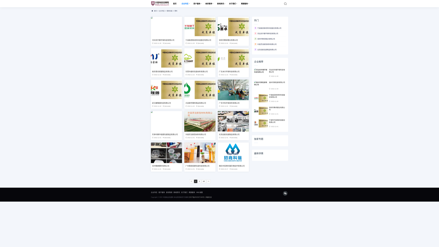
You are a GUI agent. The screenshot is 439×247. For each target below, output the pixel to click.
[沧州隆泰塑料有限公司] (166, 152)
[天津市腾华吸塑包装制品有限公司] (166, 121)
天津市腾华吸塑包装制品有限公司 (165, 134)
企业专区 (185, 4)
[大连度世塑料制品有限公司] (199, 90)
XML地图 (199, 192)
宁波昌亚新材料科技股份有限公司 (198, 40)
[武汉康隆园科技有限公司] (166, 90)
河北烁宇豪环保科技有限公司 (163, 40)
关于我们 (232, 4)
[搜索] (285, 4)
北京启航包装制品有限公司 (229, 134)
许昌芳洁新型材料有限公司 (195, 134)
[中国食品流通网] (160, 3)
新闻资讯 (220, 4)
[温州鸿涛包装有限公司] (261, 85)
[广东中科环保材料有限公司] (233, 90)
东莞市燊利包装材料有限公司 (196, 71)
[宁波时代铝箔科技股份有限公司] (261, 123)
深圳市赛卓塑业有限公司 (228, 40)
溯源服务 (244, 4)
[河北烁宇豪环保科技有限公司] (166, 27)
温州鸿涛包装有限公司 (277, 82)
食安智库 (208, 4)
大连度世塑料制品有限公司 (195, 103)
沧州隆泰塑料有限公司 (160, 166)
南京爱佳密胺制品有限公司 (162, 71)
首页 (175, 4)
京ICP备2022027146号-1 (197, 197)
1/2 (204, 181)
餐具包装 (169, 11)
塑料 (176, 11)
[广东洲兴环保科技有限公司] (233, 58)
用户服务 (196, 4)
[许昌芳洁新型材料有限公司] (199, 121)
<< (191, 181)
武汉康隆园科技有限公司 (161, 103)
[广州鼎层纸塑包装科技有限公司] (199, 152)
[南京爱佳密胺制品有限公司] (166, 58)
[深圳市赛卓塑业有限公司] (233, 27)
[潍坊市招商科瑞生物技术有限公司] (233, 152)
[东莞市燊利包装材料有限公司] (199, 58)
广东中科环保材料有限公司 (229, 103)
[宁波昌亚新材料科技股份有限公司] (199, 27)
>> (208, 181)
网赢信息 (209, 197)
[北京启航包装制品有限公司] (233, 121)
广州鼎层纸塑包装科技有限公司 (197, 166)
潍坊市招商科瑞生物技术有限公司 (232, 166)
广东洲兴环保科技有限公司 (229, 71)
